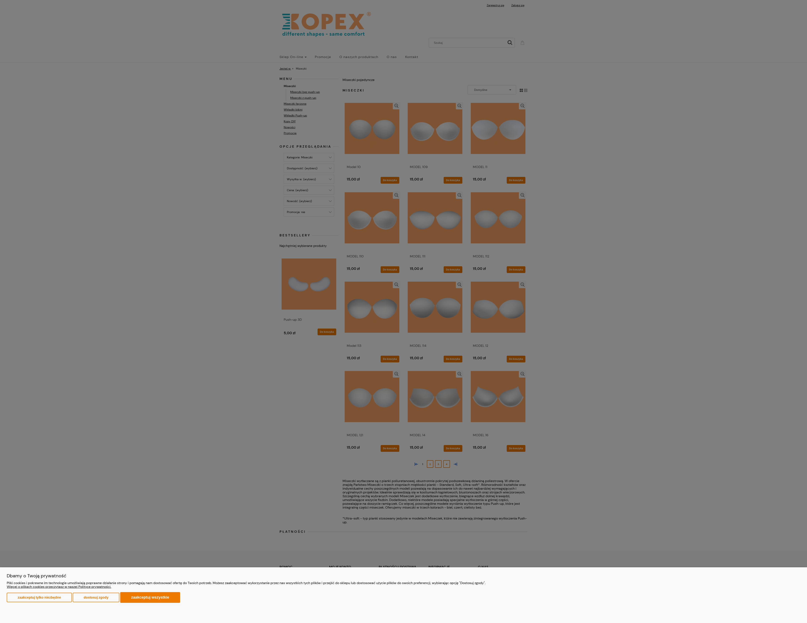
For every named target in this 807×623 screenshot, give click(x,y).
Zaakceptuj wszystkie (150, 597)
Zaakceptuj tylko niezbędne (39, 597)
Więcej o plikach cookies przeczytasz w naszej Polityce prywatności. (59, 587)
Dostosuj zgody (96, 597)
